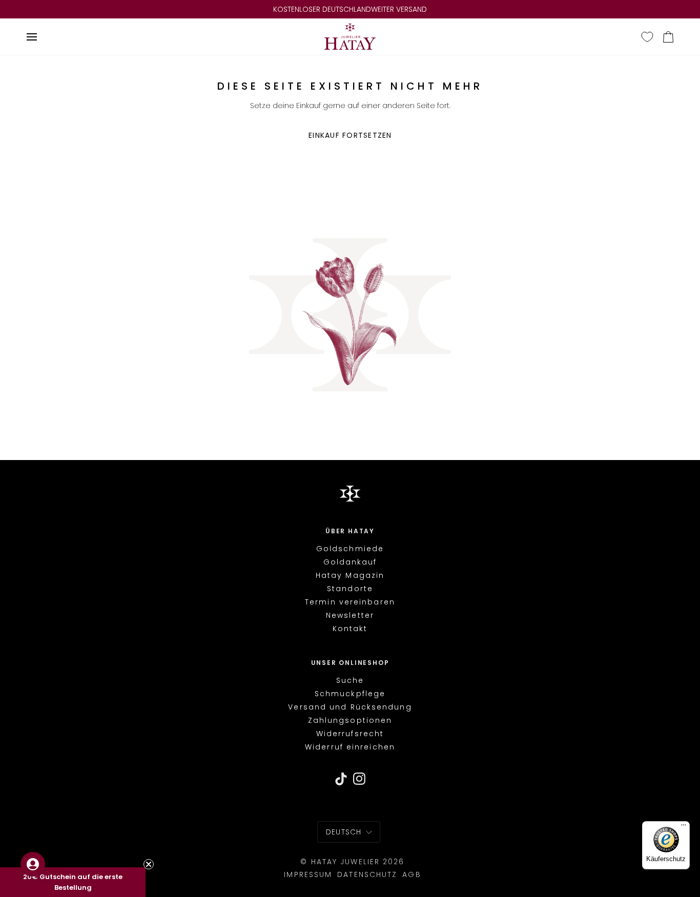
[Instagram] (359, 779)
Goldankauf (350, 562)
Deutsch (344, 832)
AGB (411, 874)
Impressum (308, 874)
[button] (73, 882)
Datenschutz (367, 874)
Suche (350, 680)
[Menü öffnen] (33, 36)
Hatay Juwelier (345, 862)
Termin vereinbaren (350, 602)
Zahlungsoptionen (350, 720)
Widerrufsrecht (350, 733)
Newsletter (350, 615)
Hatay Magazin (350, 575)
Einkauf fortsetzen (350, 135)
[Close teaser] (148, 864)
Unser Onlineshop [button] (350, 663)
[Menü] (683, 827)
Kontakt (350, 628)
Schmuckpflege (350, 694)
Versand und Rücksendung (349, 707)
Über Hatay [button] (350, 531)
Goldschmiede (350, 549)
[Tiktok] (341, 779)
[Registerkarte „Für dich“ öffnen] (32, 864)
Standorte (350, 588)
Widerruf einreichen (350, 747)
